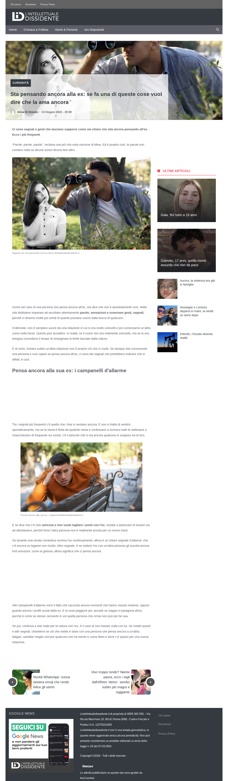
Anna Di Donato (27, 112)
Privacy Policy (47, 4)
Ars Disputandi (94, 29)
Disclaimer (30, 4)
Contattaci (133, 755)
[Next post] (150, 682)
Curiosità (21, 82)
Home (13, 29)
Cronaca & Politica (36, 29)
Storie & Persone (66, 29)
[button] (217, 29)
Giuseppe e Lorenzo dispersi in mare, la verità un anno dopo (196, 311)
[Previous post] (12, 682)
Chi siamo (16, 4)
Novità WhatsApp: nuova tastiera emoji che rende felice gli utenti (51, 682)
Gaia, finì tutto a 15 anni (179, 215)
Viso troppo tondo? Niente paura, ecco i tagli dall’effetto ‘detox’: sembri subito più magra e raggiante (110, 682)
